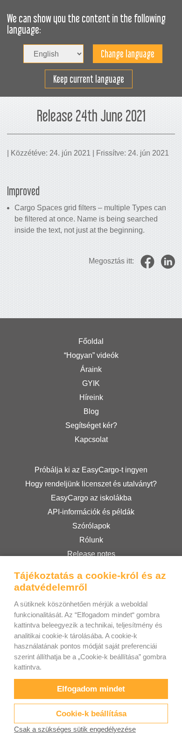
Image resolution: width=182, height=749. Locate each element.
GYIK (91, 383)
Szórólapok (91, 526)
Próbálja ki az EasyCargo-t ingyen (91, 470)
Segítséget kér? (91, 425)
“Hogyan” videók (91, 355)
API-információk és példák (91, 512)
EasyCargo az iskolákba (91, 498)
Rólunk (91, 540)
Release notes (91, 554)
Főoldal (91, 341)
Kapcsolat (91, 439)
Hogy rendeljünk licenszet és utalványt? (91, 484)
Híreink (91, 397)
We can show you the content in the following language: (86, 24)
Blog (91, 411)
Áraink (91, 369)
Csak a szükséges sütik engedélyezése (75, 729)
